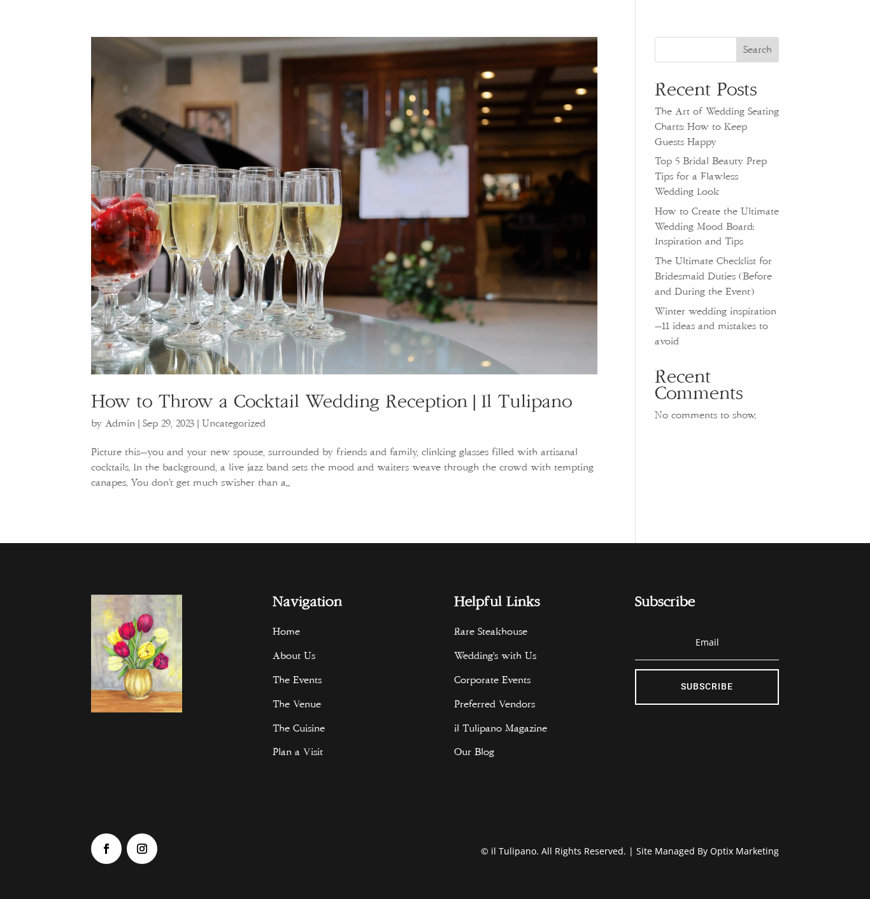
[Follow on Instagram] (142, 848)
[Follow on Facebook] (106, 848)
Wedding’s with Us (495, 656)
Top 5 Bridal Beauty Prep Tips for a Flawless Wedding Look (711, 176)
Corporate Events (492, 680)
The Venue (297, 704)
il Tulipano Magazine (503, 728)
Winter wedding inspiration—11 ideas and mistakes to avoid (715, 327)
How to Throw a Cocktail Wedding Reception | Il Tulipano (337, 402)
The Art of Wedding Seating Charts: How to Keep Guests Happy (717, 127)
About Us (294, 656)
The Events (297, 680)
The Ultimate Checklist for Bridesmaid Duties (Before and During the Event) (713, 276)
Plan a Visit (298, 752)
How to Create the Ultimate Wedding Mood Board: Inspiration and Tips (717, 227)
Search (757, 49)
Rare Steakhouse (490, 631)
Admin (120, 423)
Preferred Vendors (494, 704)
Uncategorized (234, 423)
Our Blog (474, 752)
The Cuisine (299, 728)
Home (286, 631)
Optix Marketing (744, 851)
